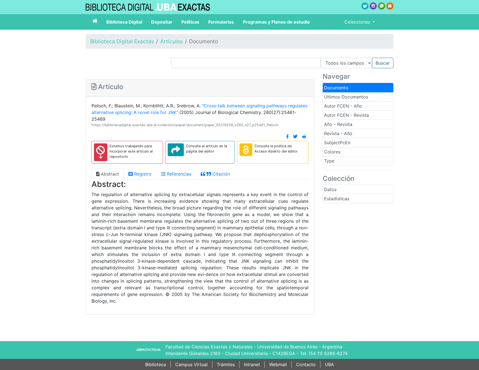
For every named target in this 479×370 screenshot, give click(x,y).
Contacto (306, 364)
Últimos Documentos (346, 97)
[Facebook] (287, 136)
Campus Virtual (191, 364)
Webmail (278, 364)
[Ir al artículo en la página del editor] (176, 149)
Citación (220, 174)
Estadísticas (336, 198)
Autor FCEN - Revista (346, 115)
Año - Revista (338, 124)
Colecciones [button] (357, 22)
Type (329, 161)
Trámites (226, 364)
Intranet (252, 364)
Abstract (109, 174)
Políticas (190, 22)
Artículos (171, 41)
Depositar (161, 22)
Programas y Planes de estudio (276, 22)
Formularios (221, 22)
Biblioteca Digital (124, 22)
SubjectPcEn (337, 142)
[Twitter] (295, 136)
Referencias (178, 174)
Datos (330, 189)
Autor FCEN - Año (343, 106)
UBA (329, 364)
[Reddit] (304, 136)
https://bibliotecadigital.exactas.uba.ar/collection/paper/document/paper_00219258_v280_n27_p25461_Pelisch (185, 125)
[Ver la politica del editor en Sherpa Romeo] (246, 149)
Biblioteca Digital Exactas (122, 41)
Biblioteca (155, 364)
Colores (332, 151)
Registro (142, 174)
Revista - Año (338, 133)
